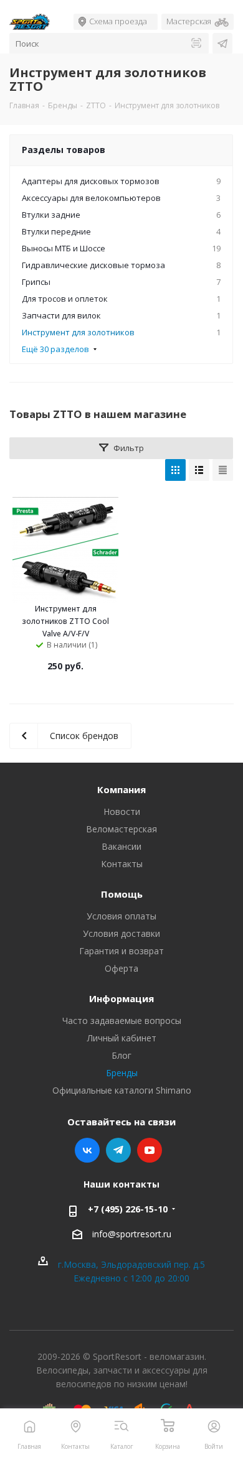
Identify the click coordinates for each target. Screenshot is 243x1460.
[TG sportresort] (222, 43)
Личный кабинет (121, 1038)
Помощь (122, 894)
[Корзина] (168, 1426)
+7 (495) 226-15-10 (128, 1209)
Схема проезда (118, 21)
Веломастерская (121, 829)
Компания (121, 789)
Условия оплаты (121, 916)
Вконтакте (87, 1150)
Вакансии (121, 846)
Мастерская (188, 21)
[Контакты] (75, 1426)
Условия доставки (121, 933)
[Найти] (196, 44)
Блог (121, 1055)
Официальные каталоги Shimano (121, 1090)
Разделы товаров (63, 150)
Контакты (122, 864)
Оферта (121, 968)
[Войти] (214, 1426)
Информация (121, 998)
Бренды (122, 1073)
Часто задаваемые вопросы (121, 1020)
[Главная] (29, 1426)
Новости (121, 811)
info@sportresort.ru (131, 1234)
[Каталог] (122, 1426)
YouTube (149, 1150)
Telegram (118, 1150)
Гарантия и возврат (121, 951)
